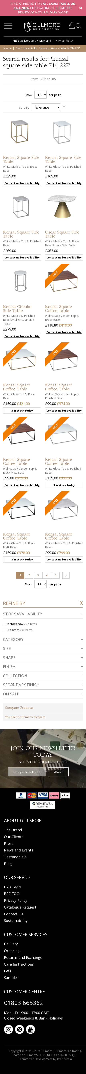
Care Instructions (19, 964)
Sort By (24, 107)
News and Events (18, 850)
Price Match (66, 41)
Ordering (12, 950)
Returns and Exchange (23, 957)
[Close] (80, 8)
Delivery (11, 943)
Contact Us (13, 914)
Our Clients (13, 836)
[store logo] (42, 27)
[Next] (66, 575)
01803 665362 (23, 1003)
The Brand (13, 830)
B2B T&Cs (12, 887)
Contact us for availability (64, 332)
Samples (11, 977)
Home (8, 48)
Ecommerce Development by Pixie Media (45, 1059)
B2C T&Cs (12, 893)
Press (8, 843)
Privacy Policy (15, 900)
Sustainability (16, 920)
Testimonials (15, 856)
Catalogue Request (20, 907)
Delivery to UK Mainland (32, 41)
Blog (8, 863)
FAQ (7, 970)
